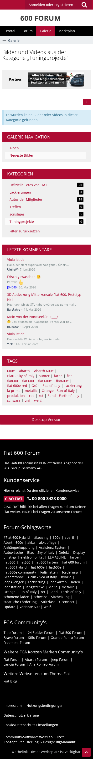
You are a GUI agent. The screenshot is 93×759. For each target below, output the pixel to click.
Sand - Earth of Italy (63, 395)
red (32, 395)
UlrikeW (12, 269)
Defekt (64, 552)
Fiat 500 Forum (70, 632)
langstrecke (35, 587)
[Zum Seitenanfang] (86, 752)
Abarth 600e (44, 371)
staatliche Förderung (20, 602)
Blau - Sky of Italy (20, 376)
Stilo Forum (37, 637)
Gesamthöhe (14, 577)
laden (75, 582)
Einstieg (10, 557)
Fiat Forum (12, 659)
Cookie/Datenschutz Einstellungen (31, 725)
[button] (84, 5)
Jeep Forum (60, 659)
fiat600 (12, 381)
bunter (44, 376)
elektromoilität (32, 557)
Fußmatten (49, 572)
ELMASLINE (57, 557)
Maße (52, 587)
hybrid (66, 577)
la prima (14, 390)
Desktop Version (47, 419)
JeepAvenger (14, 582)
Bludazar (13, 327)
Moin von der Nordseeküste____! (32, 316)
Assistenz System (52, 547)
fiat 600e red (17, 385)
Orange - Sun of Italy (58, 390)
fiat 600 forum (73, 562)
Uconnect (66, 602)
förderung (70, 572)
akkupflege (47, 542)
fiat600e (62, 381)
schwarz (13, 400)
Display (79, 552)
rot (41, 395)
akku (31, 542)
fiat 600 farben (46, 562)
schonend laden (16, 597)
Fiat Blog (10, 681)
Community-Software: (34, 737)
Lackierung (73, 385)
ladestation (12, 587)
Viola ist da (16, 259)
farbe (58, 376)
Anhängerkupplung (19, 547)
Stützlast (48, 602)
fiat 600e (45, 381)
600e (11, 371)
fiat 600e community (20, 572)
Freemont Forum (17, 642)
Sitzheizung (60, 597)
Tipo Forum (13, 632)
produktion (16, 395)
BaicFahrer (14, 310)
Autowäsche (13, 552)
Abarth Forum (36, 659)
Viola (10, 344)
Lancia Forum (14, 664)
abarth (24, 371)
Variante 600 (30, 607)
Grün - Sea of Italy (45, 385)
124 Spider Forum (40, 632)
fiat (69, 376)
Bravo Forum (14, 637)
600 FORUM (40, 18)
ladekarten (58, 582)
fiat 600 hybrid (15, 567)
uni (27, 400)
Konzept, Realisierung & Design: (40, 742)
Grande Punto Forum (67, 637)
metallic (31, 390)
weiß (38, 400)
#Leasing (41, 537)
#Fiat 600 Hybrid (17, 537)
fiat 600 (28, 381)
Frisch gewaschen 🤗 (24, 276)
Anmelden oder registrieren (51, 4)
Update (9, 607)
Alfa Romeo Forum (44, 664)
